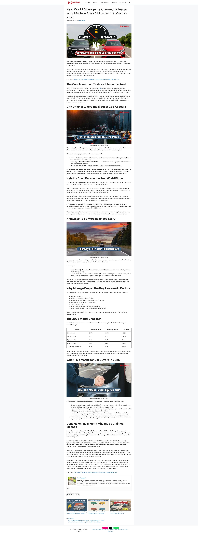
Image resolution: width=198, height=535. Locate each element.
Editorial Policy (113, 529)
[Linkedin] (70, 489)
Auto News (87, 2)
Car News (95, 2)
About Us (114, 2)
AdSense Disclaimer (97, 529)
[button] (129, 2)
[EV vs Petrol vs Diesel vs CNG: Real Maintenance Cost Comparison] (98, 505)
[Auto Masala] (74, 2)
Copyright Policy (106, 529)
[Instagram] (68, 489)
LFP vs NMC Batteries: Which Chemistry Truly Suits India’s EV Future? (95, 472)
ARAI (100, 88)
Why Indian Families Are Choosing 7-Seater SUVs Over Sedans (84, 522)
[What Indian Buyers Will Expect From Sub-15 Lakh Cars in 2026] (120, 505)
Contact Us (123, 2)
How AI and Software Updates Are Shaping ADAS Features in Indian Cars (96, 79)
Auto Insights (104, 2)
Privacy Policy (121, 529)
